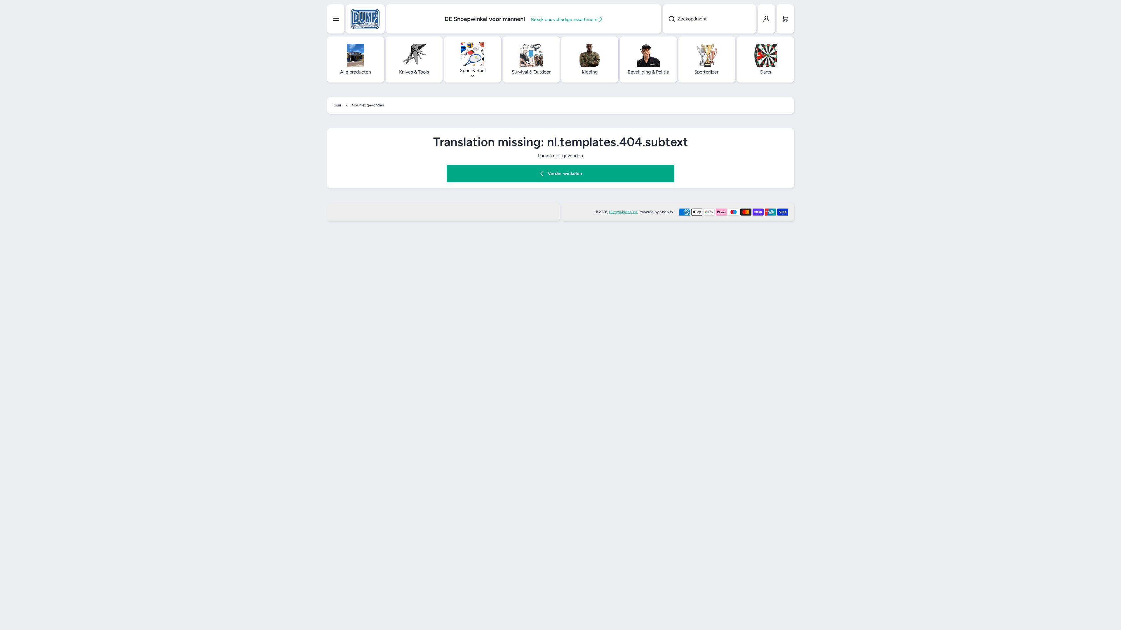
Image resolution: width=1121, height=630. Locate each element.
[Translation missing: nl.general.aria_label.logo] (365, 19)
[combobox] (709, 19)
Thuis (337, 105)
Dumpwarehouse (623, 212)
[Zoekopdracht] (669, 19)
